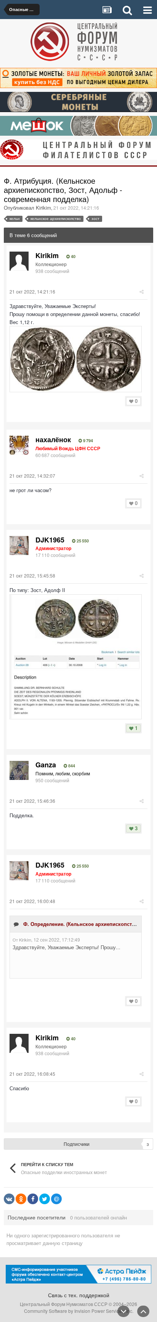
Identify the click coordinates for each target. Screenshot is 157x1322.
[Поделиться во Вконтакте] (9, 1199)
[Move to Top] (143, 1311)
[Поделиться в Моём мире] (56, 1199)
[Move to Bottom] (123, 1311)
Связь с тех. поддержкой (78, 1295)
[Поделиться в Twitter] (44, 1199)
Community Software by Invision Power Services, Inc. (78, 1311)
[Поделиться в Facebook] (32, 1199)
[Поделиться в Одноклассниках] (21, 1199)
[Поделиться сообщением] (141, 291)
